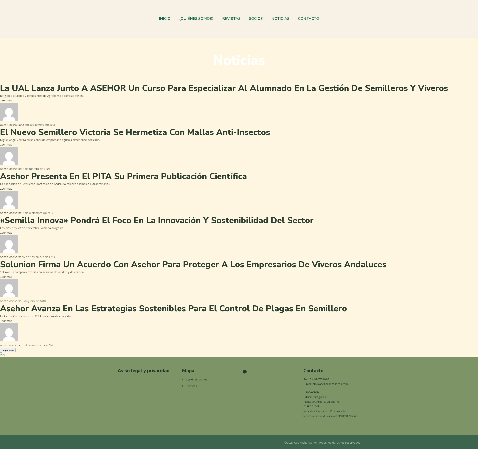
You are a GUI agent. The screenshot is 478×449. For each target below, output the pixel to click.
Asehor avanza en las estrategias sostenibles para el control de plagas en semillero (173, 308)
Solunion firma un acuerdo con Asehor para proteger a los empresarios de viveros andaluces (193, 264)
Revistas (191, 386)
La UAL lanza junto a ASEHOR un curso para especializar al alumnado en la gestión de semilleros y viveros (224, 88)
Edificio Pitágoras (314, 397)
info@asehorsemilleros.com (330, 384)
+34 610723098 (318, 379)
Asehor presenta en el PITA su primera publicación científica (123, 176)
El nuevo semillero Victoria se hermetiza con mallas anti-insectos (135, 132)
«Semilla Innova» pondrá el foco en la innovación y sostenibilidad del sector (157, 220)
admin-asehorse (10, 124)
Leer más (6, 100)
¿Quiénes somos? (197, 379)
